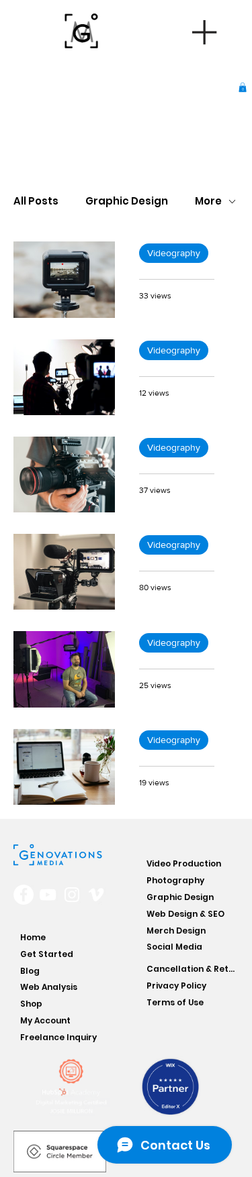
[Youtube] (48, 895)
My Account (45, 1020)
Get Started (46, 954)
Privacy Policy (176, 985)
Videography (173, 252)
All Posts (35, 201)
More (208, 201)
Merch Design (176, 930)
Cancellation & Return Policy (192, 968)
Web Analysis (48, 987)
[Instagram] (72, 895)
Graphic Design (126, 201)
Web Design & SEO (185, 913)
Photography (175, 880)
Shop (31, 1003)
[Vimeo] (96, 895)
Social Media (174, 946)
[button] (243, 87)
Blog (30, 970)
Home (33, 937)
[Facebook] (23, 895)
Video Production (183, 863)
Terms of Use (175, 1002)
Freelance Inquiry (58, 1037)
